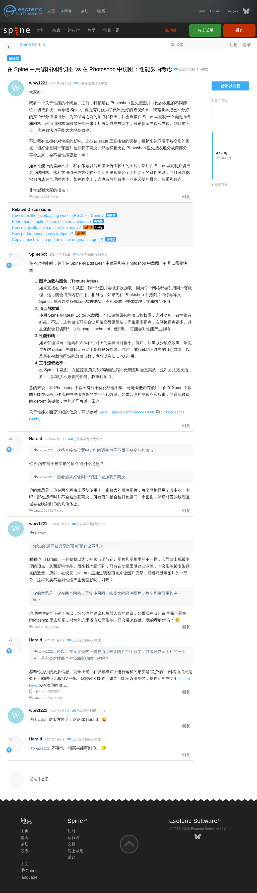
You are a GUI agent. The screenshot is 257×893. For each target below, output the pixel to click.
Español (215, 11)
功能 (40, 30)
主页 (51, 11)
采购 (239, 30)
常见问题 (111, 30)
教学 (92, 30)
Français (232, 11)
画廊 (56, 30)
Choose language (30, 874)
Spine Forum (32, 44)
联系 (101, 11)
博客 (25, 837)
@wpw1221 (40, 748)
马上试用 (205, 30)
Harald (40, 533)
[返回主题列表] (8, 46)
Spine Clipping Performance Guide (126, 412)
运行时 (74, 30)
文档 (72, 844)
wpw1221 (46, 450)
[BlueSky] (243, 11)
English (200, 11)
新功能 (171, 30)
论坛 (85, 11)
